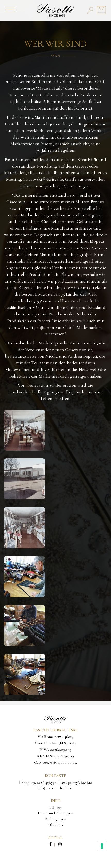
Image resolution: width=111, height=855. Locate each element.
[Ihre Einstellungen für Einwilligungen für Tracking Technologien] (102, 846)
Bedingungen (55, 819)
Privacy (55, 807)
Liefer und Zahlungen (55, 813)
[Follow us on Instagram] (60, 844)
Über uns (55, 824)
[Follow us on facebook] (53, 844)
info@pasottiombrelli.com (56, 788)
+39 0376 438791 (43, 782)
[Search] (90, 10)
